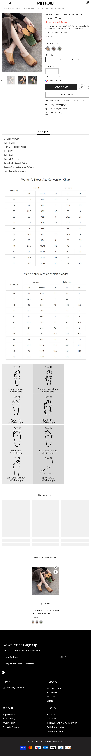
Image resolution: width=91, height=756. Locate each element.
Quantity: (50, 66)
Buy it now (67, 94)
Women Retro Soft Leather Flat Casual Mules (45, 612)
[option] (22, 42)
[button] (2, 80)
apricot (33, 622)
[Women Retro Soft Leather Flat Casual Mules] (45, 581)
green (41, 622)
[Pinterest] (3, 672)
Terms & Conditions (25, 664)
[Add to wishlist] (55, 566)
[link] (82, 87)
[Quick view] (55, 572)
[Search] (10, 3)
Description (43, 131)
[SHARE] (87, 87)
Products (16, 8)
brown (37, 622)
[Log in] (81, 3)
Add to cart (62, 87)
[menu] (3, 3)
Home (6, 8)
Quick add (45, 603)
